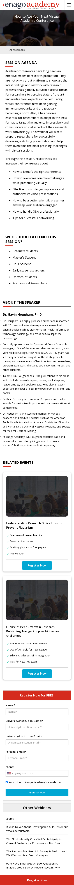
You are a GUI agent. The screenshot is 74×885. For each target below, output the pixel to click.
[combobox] (10, 773)
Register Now (37, 565)
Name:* (10, 705)
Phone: (10, 767)
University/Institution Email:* (24, 736)
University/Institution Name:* (24, 721)
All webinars (17, 50)
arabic (10, 818)
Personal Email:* (16, 751)
